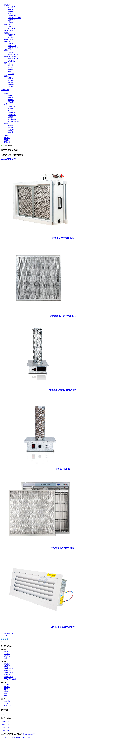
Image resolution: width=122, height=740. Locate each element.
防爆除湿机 (11, 20)
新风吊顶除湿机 (13, 15)
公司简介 (11, 78)
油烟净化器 (11, 52)
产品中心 (7, 104)
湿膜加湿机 (11, 26)
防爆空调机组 (12, 46)
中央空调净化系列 (10, 56)
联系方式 (7, 142)
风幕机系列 (7, 33)
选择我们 (11, 65)
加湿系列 (7, 24)
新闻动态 (11, 71)
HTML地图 (7, 705)
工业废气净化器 (13, 54)
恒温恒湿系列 (8, 31)
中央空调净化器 (13, 59)
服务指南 (11, 67)
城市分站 (11, 74)
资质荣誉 (11, 84)
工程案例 (11, 69)
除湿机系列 (7, 5)
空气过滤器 (11, 61)
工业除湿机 (11, 7)
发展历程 (11, 82)
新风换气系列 (8, 39)
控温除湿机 (11, 22)
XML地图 (7, 701)
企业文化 (11, 80)
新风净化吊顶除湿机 (14, 18)
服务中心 (7, 63)
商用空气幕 (11, 35)
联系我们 (11, 87)
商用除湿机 (11, 9)
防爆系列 (7, 41)
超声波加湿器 (12, 28)
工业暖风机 (11, 37)
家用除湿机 (11, 11)
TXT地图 (7, 703)
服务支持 (7, 123)
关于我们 (7, 76)
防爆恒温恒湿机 (13, 48)
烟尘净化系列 (8, 50)
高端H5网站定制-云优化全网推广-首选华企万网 (16, 737)
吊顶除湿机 (11, 13)
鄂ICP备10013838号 (29, 734)
